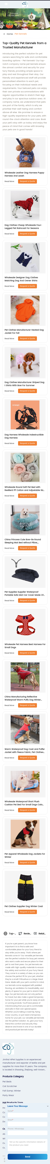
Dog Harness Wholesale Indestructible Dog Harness (24, 436)
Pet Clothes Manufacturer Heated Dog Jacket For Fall (24, 331)
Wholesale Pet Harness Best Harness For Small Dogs (25, 646)
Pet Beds (7, 1081)
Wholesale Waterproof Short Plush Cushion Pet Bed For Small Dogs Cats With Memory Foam (23, 804)
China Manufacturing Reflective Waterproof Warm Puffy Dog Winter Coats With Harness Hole (23, 700)
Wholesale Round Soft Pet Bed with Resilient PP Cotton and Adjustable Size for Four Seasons (24, 490)
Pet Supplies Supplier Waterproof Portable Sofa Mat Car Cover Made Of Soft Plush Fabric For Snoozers (24, 595)
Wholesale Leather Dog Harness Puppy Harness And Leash (24, 174)
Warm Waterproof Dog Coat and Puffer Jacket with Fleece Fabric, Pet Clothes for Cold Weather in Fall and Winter (25, 752)
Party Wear (8, 1095)
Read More (9, 181)
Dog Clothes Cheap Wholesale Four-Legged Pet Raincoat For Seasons (23, 226)
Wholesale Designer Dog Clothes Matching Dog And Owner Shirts (21, 279)
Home (10, 34)
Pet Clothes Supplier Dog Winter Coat (24, 906)
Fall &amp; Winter (12, 1090)
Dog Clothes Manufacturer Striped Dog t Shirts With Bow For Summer (24, 384)
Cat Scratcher (10, 1086)
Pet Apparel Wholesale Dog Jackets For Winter (25, 855)
